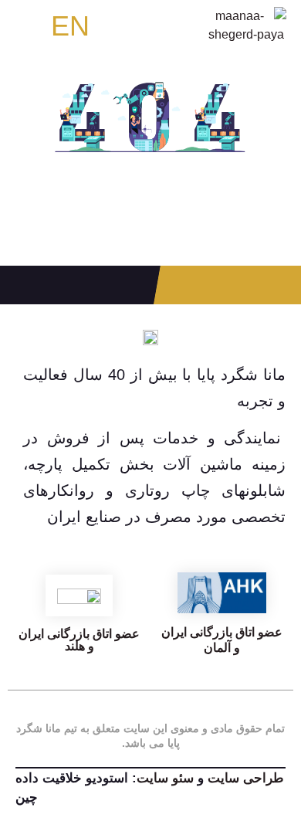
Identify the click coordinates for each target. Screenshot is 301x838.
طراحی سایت (246, 778)
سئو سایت (167, 778)
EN (70, 26)
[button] (31, 25)
